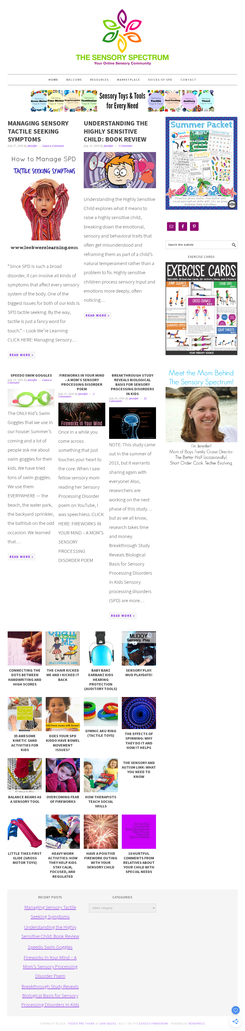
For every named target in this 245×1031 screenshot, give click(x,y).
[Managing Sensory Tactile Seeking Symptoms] (44, 203)
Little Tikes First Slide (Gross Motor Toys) (25, 858)
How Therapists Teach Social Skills (100, 801)
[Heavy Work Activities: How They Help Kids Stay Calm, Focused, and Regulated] (63, 832)
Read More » (21, 355)
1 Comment (125, 145)
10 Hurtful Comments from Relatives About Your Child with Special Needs (139, 862)
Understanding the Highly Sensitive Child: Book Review (116, 131)
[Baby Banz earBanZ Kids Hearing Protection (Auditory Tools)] (101, 648)
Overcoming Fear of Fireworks (62, 799)
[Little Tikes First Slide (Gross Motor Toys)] (25, 832)
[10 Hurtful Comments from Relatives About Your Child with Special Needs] (139, 832)
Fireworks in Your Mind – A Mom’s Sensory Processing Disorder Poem (81, 382)
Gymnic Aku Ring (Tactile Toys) (100, 733)
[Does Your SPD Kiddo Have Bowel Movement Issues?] (63, 714)
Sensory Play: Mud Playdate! (138, 672)
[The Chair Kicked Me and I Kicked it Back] (63, 648)
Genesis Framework (153, 1023)
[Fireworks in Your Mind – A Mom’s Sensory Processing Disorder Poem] (81, 414)
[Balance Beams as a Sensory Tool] (25, 775)
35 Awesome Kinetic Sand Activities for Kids (24, 742)
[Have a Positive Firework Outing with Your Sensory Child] (101, 832)
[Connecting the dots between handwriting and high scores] (25, 648)
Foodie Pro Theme (81, 1023)
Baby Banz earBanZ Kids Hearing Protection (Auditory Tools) (100, 679)
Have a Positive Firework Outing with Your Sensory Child (100, 860)
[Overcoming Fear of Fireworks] (63, 775)
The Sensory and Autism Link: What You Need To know (139, 769)
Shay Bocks (108, 1023)
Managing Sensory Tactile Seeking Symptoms (38, 131)
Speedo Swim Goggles (31, 375)
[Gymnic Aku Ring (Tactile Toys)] (101, 711)
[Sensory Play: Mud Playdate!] (139, 648)
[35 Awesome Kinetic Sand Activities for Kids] (25, 714)
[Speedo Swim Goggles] (31, 398)
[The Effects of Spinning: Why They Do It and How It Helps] (139, 713)
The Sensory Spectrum (122, 35)
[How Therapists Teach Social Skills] (101, 775)
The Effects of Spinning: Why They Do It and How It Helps (139, 740)
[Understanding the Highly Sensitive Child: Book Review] (120, 170)
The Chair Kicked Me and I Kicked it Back (62, 675)
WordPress (197, 1023)
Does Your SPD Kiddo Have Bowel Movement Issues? (63, 742)
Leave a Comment (53, 145)
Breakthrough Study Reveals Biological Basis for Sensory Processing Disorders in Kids (132, 384)
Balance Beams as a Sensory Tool (24, 799)
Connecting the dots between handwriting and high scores (24, 677)
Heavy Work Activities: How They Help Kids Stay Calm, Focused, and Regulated (63, 865)
